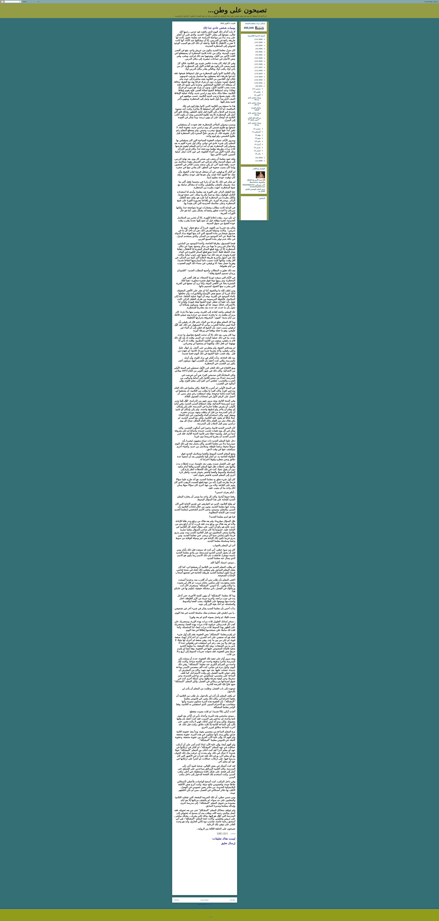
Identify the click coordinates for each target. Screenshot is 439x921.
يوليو (259, 135)
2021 (260, 55)
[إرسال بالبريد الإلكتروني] (227, 833)
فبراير (258, 150)
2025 (260, 42)
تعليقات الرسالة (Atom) (201, 904)
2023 (260, 49)
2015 (260, 73)
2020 (260, 58)
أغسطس (257, 132)
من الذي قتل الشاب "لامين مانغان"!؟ (254, 119)
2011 (260, 86)
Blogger (211, 916)
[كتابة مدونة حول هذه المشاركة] (224, 833)
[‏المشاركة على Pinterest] (218, 833)
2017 (260, 67)
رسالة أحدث (232, 900)
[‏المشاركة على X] (222, 833)
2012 (260, 83)
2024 (260, 45)
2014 (260, 77)
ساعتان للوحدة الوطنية (256, 109)
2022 (260, 52)
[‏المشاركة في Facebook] (220, 833)
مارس (258, 147)
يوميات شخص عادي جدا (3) (254, 114)
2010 (260, 158)
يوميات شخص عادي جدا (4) (254, 104)
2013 (260, 80)
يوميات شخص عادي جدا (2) (254, 124)
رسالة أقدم (176, 900)
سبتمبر (258, 129)
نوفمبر (258, 92)
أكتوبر (258, 95)
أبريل (259, 144)
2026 (260, 39)
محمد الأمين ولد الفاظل (255, 180)
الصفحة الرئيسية (204, 900)
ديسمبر (258, 89)
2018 (260, 64)
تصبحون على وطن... (237, 10)
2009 (260, 161)
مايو (259, 141)
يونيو (259, 138)
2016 (260, 70)
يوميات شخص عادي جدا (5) (254, 99)
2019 (260, 61)
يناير (259, 154)
